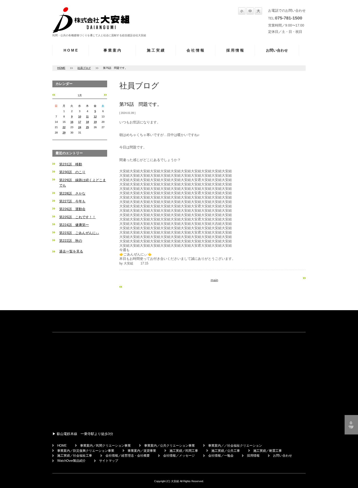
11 (87, 116)
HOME (61, 67)
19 (95, 121)
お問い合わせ (277, 50)
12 (95, 116)
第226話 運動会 (72, 209)
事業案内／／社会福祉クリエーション (235, 445)
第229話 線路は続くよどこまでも (82, 182)
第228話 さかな (72, 193)
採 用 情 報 (235, 50)
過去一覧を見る (71, 251)
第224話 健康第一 (74, 225)
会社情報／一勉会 (221, 455)
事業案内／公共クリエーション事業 (169, 445)
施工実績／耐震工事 (267, 450)
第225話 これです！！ (77, 217)
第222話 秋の (70, 241)
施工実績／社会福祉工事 (74, 455)
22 (64, 127)
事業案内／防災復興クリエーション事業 (85, 450)
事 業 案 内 (112, 50)
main (214, 280)
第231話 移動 (70, 164)
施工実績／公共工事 (225, 450)
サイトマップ (108, 460)
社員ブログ (84, 67)
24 (79, 127)
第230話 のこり (72, 172)
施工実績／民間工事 (184, 450)
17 (79, 121)
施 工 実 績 (155, 50)
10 (79, 116)
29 (64, 132)
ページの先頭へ (351, 424)
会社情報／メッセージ (179, 455)
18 (87, 121)
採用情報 (253, 455)
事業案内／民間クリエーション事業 (105, 445)
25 (87, 127)
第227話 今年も (72, 201)
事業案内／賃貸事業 (142, 450)
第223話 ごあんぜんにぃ (79, 233)
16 (71, 121)
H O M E (71, 50)
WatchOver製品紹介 (71, 460)
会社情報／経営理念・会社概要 (127, 455)
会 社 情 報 (195, 50)
